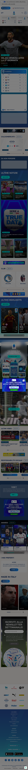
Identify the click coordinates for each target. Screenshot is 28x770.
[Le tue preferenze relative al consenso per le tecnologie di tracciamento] (25, 767)
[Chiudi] (24, 380)
